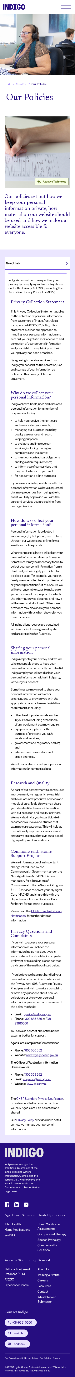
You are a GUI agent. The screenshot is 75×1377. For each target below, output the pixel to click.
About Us (43, 1269)
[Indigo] (14, 7)
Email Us (17, 1333)
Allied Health (13, 1224)
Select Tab (13, 263)
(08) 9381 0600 (22, 1322)
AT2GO (9, 1279)
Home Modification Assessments (50, 1226)
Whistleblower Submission (47, 1299)
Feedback (18, 1344)
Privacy (56, 1358)
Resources (44, 1286)
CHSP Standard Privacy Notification (39, 1098)
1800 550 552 (33, 1050)
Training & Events (48, 1275)
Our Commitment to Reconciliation (21, 1358)
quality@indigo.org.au (37, 1014)
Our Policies (45, 1358)
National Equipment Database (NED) (17, 1271)
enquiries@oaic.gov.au (37, 1079)
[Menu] (66, 7)
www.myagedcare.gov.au (42, 1055)
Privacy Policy (25, 1120)
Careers (43, 1280)
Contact (43, 1291)
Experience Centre (17, 1285)
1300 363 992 (33, 1074)
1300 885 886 (33, 1019)
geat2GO (10, 1235)
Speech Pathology (49, 1240)
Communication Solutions (48, 1247)
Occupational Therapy (52, 1234)
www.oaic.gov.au (37, 1084)
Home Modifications (17, 1229)
